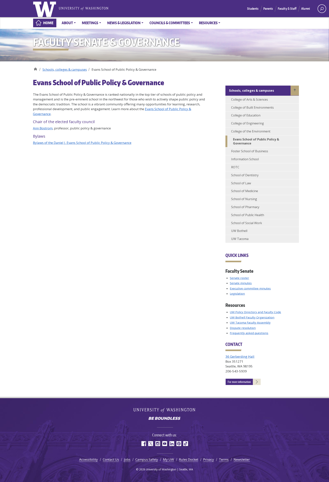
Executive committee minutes (250, 288)
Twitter (150, 443)
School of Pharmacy (245, 207)
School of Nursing (244, 199)
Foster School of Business (249, 151)
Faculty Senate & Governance (35, 68)
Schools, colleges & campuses (64, 69)
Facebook (143, 443)
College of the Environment (250, 131)
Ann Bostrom (43, 128)
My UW (168, 459)
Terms (224, 459)
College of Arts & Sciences (249, 99)
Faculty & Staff (287, 8)
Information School (245, 159)
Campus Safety (146, 459)
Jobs (127, 459)
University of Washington (45, 8)
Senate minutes (241, 283)
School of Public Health (247, 215)
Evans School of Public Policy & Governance (256, 141)
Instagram (157, 443)
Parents (268, 8)
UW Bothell (239, 231)
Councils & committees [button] (169, 22)
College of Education (245, 115)
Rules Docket (188, 459)
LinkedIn (171, 443)
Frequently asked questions (249, 333)
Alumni (305, 8)
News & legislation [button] (124, 22)
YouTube (164, 443)
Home (48, 22)
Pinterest (178, 443)
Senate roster (239, 278)
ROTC (235, 167)
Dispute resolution (243, 328)
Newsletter (242, 459)
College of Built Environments (252, 107)
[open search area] (322, 8)
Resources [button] (208, 22)
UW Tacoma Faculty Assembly (250, 322)
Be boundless (164, 418)
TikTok (185, 443)
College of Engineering (247, 123)
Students (252, 8)
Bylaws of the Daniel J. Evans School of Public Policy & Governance (82, 142)
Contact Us (111, 459)
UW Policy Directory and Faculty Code (255, 312)
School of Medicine (244, 191)
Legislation (237, 293)
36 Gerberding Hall (239, 356)
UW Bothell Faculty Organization (252, 317)
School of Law (241, 183)
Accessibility (88, 459)
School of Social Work (246, 223)
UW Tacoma (239, 239)
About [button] (67, 22)
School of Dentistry (245, 175)
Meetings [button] (90, 22)
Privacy (208, 459)
